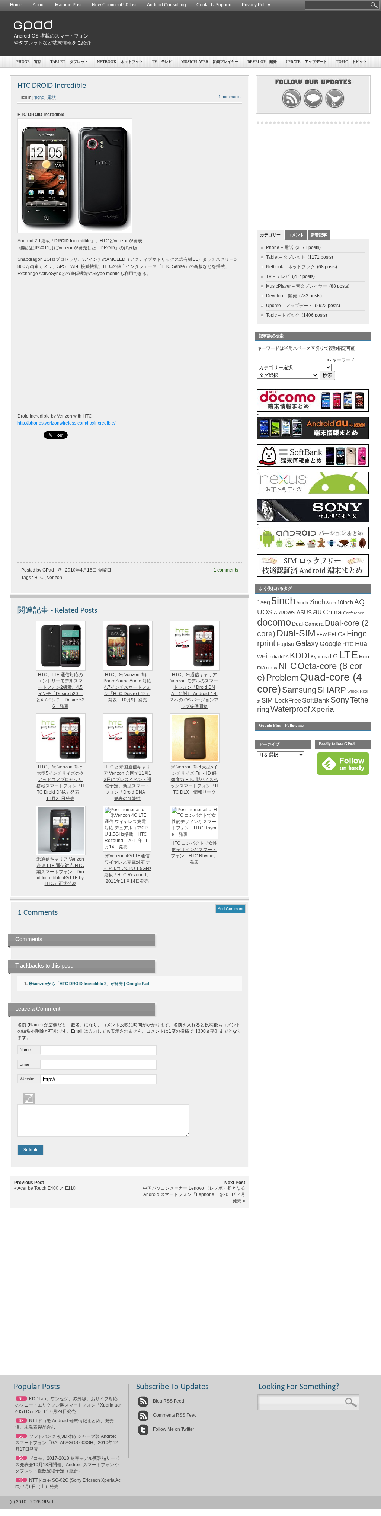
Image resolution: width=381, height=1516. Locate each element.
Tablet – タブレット (69, 62)
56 (21, 1436)
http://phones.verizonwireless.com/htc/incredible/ (66, 423)
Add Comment (230, 908)
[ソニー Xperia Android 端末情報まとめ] (313, 520)
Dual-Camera (308, 624)
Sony (339, 699)
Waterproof (290, 709)
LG (334, 656)
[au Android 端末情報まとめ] (313, 437)
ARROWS (284, 612)
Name (25, 1050)
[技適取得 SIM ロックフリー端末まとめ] (313, 575)
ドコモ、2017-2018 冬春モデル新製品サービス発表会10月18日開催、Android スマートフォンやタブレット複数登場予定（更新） (67, 1465)
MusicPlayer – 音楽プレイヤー (209, 62)
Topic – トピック (351, 62)
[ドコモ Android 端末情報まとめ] (313, 410)
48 (21, 1480)
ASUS (304, 612)
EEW (322, 634)
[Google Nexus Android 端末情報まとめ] (313, 492)
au (317, 611)
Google (330, 643)
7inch (317, 602)
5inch (283, 601)
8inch (331, 603)
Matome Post (68, 4)
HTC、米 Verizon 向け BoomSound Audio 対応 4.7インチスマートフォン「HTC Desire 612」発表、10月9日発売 (127, 687)
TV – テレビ (162, 62)
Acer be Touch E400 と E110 (46, 1188)
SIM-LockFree (281, 700)
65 (21, 1398)
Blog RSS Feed (168, 1401)
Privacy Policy (256, 4)
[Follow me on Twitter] (334, 107)
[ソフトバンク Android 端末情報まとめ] (313, 465)
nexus (271, 667)
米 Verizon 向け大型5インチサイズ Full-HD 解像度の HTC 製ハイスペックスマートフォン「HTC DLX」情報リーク (194, 779)
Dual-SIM (296, 633)
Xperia (322, 709)
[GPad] (33, 29)
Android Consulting (166, 4)
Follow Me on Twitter (173, 1429)
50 (21, 1458)
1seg (263, 602)
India (273, 656)
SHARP (331, 689)
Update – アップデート (306, 62)
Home (16, 4)
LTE (348, 654)
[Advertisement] (233, 33)
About (39, 4)
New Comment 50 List (114, 4)
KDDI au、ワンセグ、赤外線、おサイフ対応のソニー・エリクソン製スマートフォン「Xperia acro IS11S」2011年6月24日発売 (68, 1405)
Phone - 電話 (44, 97)
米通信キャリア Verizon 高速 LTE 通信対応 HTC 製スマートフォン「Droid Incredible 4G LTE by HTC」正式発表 (60, 871)
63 (21, 1420)
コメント (296, 235)
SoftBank (315, 700)
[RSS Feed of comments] (313, 107)
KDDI (300, 655)
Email (24, 1064)
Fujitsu (285, 644)
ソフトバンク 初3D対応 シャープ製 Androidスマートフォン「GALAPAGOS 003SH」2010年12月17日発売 (66, 1443)
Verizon (54, 577)
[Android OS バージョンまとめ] (313, 547)
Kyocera (320, 656)
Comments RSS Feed (174, 1415)
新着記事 (319, 235)
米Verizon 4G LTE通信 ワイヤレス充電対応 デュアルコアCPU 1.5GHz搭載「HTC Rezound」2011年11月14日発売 (127, 868)
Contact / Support (213, 4)
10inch (345, 602)
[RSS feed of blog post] (291, 107)
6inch (302, 602)
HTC (39, 577)
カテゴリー (270, 235)
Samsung (299, 689)
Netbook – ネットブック (120, 62)
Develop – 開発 (262, 62)
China (332, 612)
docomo (274, 622)
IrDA (284, 656)
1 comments (229, 97)
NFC (287, 666)
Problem (282, 677)
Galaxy (306, 643)
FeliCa (337, 634)
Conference (353, 613)
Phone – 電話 (28, 62)
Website (27, 1079)
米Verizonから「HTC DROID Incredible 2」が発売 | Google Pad (89, 983)
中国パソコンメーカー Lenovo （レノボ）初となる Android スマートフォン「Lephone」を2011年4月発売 (194, 1194)
